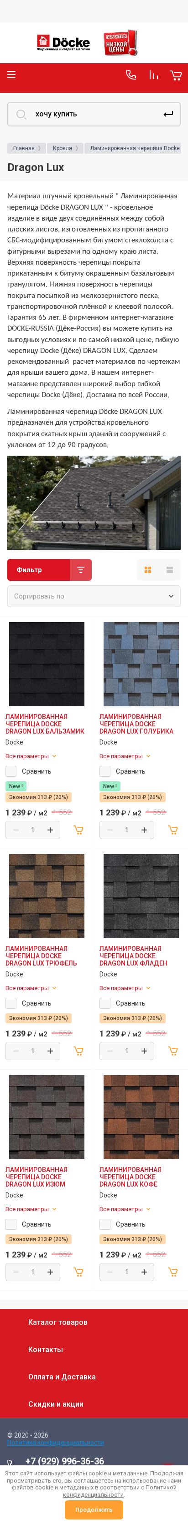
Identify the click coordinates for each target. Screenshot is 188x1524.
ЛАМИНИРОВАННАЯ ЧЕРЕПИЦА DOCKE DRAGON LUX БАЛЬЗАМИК (44, 724)
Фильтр (29, 570)
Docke (14, 742)
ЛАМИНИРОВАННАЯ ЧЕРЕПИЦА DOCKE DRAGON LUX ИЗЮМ (36, 1177)
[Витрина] (148, 570)
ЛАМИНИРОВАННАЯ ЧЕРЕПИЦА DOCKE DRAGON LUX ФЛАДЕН (133, 956)
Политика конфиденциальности (55, 1442)
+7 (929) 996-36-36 (65, 1461)
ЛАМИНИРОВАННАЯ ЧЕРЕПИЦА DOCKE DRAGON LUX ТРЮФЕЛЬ (41, 956)
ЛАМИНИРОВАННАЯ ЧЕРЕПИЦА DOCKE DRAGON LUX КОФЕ (130, 1177)
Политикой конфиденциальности (120, 1491)
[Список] (170, 570)
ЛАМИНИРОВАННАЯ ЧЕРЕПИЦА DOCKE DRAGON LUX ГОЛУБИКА (136, 724)
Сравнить (37, 771)
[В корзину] (79, 830)
